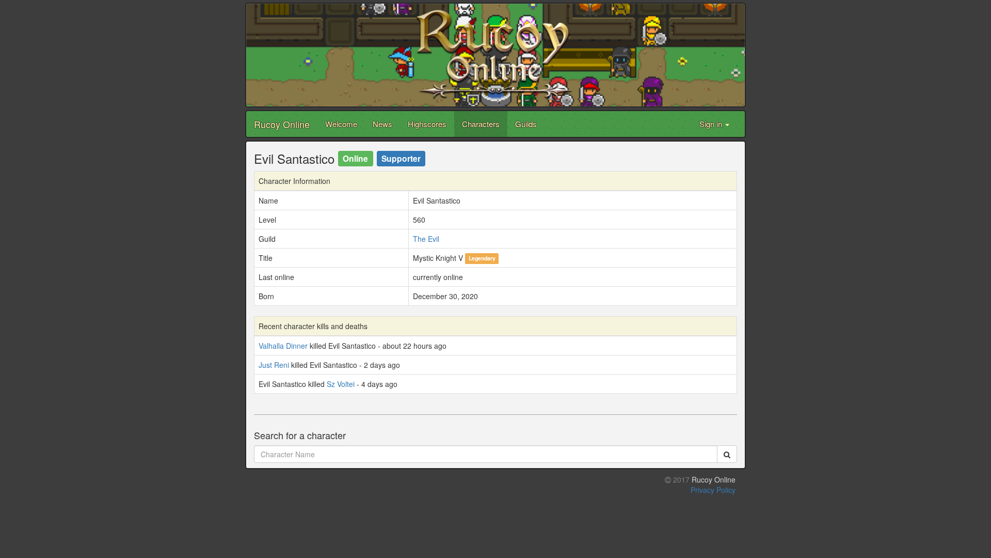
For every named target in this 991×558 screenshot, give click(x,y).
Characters (481, 123)
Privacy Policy (713, 490)
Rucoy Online (282, 124)
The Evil (426, 239)
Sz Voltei (341, 384)
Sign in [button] (711, 123)
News (382, 123)
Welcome (341, 123)
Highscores (427, 123)
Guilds (526, 123)
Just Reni (274, 365)
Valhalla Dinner (283, 345)
